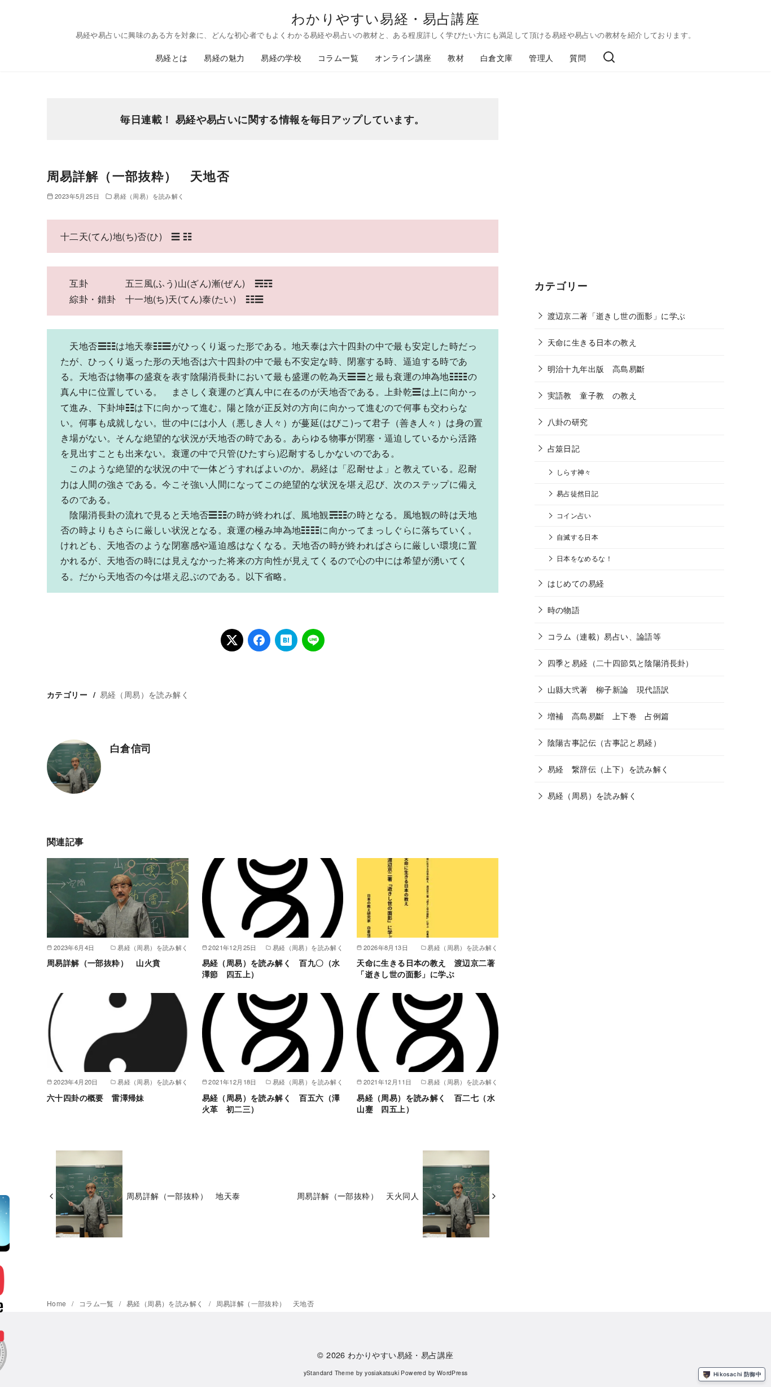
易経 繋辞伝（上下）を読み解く (608, 769)
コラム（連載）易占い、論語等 (604, 636)
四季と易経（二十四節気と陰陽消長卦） (620, 662)
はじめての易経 (575, 583)
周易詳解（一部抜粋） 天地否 (265, 1303)
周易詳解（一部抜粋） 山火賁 (104, 962)
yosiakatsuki (382, 1372)
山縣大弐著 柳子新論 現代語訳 (608, 689)
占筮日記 (563, 448)
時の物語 (563, 609)
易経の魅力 (224, 57)
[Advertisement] (629, 186)
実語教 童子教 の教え (592, 395)
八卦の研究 (567, 421)
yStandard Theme (329, 1372)
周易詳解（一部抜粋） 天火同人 (358, 1195)
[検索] (609, 57)
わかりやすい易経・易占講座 (385, 18)
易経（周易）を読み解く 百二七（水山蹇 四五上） (426, 1103)
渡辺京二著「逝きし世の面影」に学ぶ (616, 315)
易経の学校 (281, 57)
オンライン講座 (403, 57)
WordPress (452, 1372)
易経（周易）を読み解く (148, 195)
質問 (578, 57)
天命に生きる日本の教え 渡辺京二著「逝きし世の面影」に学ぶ (426, 968)
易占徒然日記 (577, 493)
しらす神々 (574, 471)
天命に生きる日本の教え (592, 342)
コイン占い (574, 515)
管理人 (541, 57)
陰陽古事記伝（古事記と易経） (604, 742)
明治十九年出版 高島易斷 (596, 368)
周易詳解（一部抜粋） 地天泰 (183, 1195)
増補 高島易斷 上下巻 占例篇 (608, 715)
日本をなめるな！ (584, 558)
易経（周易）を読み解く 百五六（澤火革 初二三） (271, 1103)
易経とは (171, 57)
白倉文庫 (496, 57)
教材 (456, 57)
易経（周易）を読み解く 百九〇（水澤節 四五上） (271, 968)
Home (57, 1303)
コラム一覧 (338, 57)
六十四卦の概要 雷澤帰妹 (95, 1097)
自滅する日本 (577, 536)
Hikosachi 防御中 (737, 1374)
